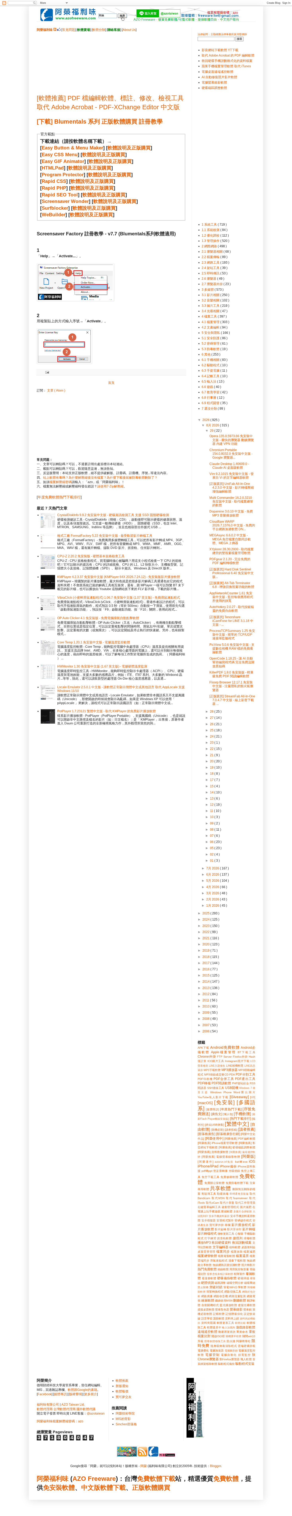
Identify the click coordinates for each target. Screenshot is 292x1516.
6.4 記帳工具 (211, 376)
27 (212, 717)
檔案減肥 (249, 1251)
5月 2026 (213, 880)
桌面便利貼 (248, 1247)
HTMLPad (53, 168)
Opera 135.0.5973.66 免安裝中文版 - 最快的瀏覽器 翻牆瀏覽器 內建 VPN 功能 (231, 439)
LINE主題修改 (217, 1065)
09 (212, 823)
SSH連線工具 (215, 1087)
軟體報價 (122, 1391)
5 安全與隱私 (211, 332)
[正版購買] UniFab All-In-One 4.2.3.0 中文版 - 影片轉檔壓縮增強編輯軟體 (231, 487)
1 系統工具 (210, 224)
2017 (206, 963)
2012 (206, 994)
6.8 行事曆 (209, 397)
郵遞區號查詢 (227, 1331)
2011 (206, 1000)
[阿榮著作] (205, 1161)
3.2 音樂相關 (211, 300)
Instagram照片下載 (237, 1061)
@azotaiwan (95, 1413)
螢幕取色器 (222, 1309)
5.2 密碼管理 (211, 343)
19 (212, 767)
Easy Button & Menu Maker (72, 147)
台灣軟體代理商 (64, 1409)
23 (212, 742)
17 (212, 779)
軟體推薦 (122, 1380)
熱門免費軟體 (207, 1269)
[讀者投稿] (231, 1129)
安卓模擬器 (208, 1220)
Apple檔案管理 (223, 1052)
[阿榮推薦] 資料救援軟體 (213, 1152)
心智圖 (239, 1233)
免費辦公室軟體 (214, 1183)
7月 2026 (213, 868)
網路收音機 (221, 1296)
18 (212, 773)
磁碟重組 (249, 1282)
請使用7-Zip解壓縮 (110, 486)
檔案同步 (223, 1251)
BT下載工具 (246, 1052)
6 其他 (206, 354)
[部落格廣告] (206, 1134)
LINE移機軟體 (235, 1065)
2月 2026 (213, 899)
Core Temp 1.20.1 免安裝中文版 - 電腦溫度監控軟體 (93, 642)
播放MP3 (204, 1242)
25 (212, 730)
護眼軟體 (218, 1318)
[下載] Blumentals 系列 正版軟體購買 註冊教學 (100, 121)
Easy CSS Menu (60, 154)
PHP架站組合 (240, 1083)
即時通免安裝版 (239, 1193)
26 (212, 724)
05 (212, 848)
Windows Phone (220, 1092)
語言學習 (206, 1318)
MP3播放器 (229, 1070)
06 (212, 842)
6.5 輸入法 (209, 381)
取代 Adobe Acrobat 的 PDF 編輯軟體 (228, 55)
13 (212, 798)
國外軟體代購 (86, 1409)
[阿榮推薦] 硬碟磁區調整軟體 (237, 1147)
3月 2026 (213, 893)
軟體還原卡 (214, 1327)
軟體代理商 (45, 1409)
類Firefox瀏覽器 (229, 1359)
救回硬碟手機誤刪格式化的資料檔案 (227, 60)
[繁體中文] (237, 1124)
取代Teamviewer (237, 1198)
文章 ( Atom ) (56, 390)
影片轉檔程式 (207, 1233)
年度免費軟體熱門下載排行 (59, 497)
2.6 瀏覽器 (209, 278)
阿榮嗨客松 (243, 1341)
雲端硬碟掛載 (246, 1345)
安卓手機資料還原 (219, 1216)
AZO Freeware (94, 1478)
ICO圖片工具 (215, 1061)
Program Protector (63, 174)
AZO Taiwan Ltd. (73, 1404)
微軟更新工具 (226, 1233)
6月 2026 (213, 874)
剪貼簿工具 (208, 1193)
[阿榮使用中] (214, 1138)
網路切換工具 (232, 1291)
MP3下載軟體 (212, 1070)
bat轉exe (241, 1161)
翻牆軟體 (239, 1300)
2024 (206, 919)
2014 (206, 981)
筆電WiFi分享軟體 (235, 1287)
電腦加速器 (217, 1350)
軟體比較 (240, 1322)
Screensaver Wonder (65, 201)
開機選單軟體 (234, 1336)
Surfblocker (55, 208)
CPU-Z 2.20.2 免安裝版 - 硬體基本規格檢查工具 (91, 556)
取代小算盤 (227, 1202)
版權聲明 (75, 1394)
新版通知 (122, 1386)
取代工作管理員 (245, 1202)
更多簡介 (90, 1394)
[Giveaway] (239, 1097)
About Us (129, 29)
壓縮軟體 (226, 1211)
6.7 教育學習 (211, 392)
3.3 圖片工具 (211, 305)
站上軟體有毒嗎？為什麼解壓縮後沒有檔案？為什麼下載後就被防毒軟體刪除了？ (100, 477)
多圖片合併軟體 (242, 1211)
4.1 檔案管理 (211, 322)
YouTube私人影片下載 (213, 1097)
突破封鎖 (215, 1287)
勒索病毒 (223, 1193)
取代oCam (212, 1202)
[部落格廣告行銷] (228, 1134)
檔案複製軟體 (226, 1256)
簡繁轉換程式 (214, 1291)
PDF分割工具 (245, 1074)
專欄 (227, 1225)
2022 (206, 932)
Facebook (45, 1394)
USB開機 (231, 1087)
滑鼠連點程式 (218, 1260)
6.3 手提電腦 (211, 370)
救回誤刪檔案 (241, 1242)
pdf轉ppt (206, 1170)
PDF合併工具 (224, 1078)
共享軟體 (220, 1188)
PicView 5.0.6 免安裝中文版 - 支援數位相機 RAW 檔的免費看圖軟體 (231, 648)
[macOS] (205, 1103)
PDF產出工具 (245, 1078)
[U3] (252, 1097)
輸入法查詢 (228, 1327)
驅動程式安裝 (244, 1363)
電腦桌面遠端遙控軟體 (217, 71)
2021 (206, 938)
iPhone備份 (228, 1166)
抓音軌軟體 (224, 1238)
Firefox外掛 (240, 1056)
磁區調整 (220, 1282)
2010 (206, 1006)
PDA (232, 1074)
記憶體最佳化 (234, 1313)
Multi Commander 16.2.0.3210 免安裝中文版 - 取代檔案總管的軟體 (231, 501)
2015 (206, 975)
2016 (206, 969)
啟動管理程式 (230, 1207)
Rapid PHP (54, 188)
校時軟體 (234, 1247)
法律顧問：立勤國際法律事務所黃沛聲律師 (222, 34)
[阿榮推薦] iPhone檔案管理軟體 (218, 1143)
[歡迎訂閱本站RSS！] (54, 29)
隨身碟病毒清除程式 (224, 1345)
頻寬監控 (244, 1354)
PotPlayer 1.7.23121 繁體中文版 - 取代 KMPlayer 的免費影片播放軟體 (106, 711)
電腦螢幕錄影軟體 (214, 82)
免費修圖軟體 (229, 1177)
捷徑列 (238, 1238)
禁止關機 (203, 1287)
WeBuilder (53, 214)
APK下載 (203, 1047)
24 (212, 736)
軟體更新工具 (225, 1322)
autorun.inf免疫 (224, 1161)
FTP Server (224, 1056)
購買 (164, 1487)
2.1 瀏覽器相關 (212, 251)
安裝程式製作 (225, 1220)
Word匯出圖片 (244, 1092)
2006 (206, 1031)
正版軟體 (145, 1487)
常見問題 (68, 29)
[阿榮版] (248, 1156)
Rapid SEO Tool (60, 194)
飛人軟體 (246, 1359)
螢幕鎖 (247, 1309)
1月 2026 (213, 905)
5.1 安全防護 (211, 338)
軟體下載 (113, 1487)
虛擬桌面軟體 (206, 1309)
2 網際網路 (210, 246)
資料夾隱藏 (208, 1322)
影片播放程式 (241, 1225)
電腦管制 (212, 1354)
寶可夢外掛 (216, 1225)
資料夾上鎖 (232, 1318)
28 (212, 711)
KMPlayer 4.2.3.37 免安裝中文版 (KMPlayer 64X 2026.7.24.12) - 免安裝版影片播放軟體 (118, 577)
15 (212, 786)
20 (212, 761)
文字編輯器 (220, 1247)
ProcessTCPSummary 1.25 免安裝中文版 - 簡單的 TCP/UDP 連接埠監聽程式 (232, 634)
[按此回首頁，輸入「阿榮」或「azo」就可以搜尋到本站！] (195, 1436)
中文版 (90, 1487)
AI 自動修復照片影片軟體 (219, 77)
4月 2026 (213, 887)
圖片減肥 (245, 1207)
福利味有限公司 (48, 1404)
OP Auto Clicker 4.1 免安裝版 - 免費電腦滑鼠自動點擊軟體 (98, 618)
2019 (206, 950)
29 (212, 430)
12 (212, 804)
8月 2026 (213, 425)
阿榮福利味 (53, 1478)
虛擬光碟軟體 (246, 1305)
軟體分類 (98, 29)
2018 (206, 957)
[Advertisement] (111, 60)
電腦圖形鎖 (231, 1350)
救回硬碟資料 (221, 1242)
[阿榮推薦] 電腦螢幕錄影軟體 (220, 1156)
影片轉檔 (248, 1229)
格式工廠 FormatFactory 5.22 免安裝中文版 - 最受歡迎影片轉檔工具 (104, 535)
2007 (206, 1025)
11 (212, 811)
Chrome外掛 (207, 1056)
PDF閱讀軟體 (221, 1083)
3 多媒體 (208, 289)
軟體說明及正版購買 (129, 147)
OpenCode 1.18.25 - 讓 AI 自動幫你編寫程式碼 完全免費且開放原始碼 (231, 662)
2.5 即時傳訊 (211, 273)
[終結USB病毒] (214, 1124)
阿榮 (143, 1466)
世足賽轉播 (220, 1170)
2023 (206, 926)
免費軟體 (226, 1478)
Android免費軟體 (225, 1047)
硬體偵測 (207, 1282)
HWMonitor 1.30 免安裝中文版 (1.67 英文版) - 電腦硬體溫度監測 (102, 666)
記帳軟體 (218, 1313)
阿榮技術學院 (125, 1413)
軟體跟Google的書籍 (82, 1389)
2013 (206, 988)
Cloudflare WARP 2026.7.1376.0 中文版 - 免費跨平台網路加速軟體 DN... (232, 525)
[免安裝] (224, 1102)
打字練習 (210, 1238)
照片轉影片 (248, 1265)
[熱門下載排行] (240, 1118)
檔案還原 (242, 1256)
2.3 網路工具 (211, 262)
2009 (206, 1012)
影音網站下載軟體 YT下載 (220, 50)
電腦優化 (203, 1350)
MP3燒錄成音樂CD (216, 1074)
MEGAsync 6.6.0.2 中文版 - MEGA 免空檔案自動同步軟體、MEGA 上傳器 (230, 539)
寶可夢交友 (123, 1397)
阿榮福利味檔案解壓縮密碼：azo (60, 1421)
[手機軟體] (242, 1114)
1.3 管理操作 (211, 241)
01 (212, 860)
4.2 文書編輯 (211, 327)
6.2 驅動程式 (211, 365)
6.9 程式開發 (211, 403)
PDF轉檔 (204, 1083)
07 (212, 835)
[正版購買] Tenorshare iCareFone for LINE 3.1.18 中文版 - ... (231, 620)
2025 (206, 913)
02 (212, 854)
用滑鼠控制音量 (239, 1269)
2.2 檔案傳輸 (211, 257)
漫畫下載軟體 (237, 1260)
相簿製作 (239, 1273)
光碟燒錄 (234, 1170)
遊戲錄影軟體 (245, 1327)
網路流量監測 (237, 1296)
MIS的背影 (123, 1419)
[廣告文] (216, 1114)
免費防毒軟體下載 (237, 1183)
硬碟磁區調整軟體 (214, 88)
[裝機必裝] (217, 1129)
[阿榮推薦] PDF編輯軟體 (239, 1138)
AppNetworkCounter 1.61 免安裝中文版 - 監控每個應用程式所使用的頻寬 (231, 596)
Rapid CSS (54, 181)
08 (212, 829)
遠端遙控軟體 (207, 1331)
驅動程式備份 (226, 1363)
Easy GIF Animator (63, 161)
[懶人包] (228, 1114)
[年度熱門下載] (231, 1109)
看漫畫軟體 (209, 1278)
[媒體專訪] (212, 1109)
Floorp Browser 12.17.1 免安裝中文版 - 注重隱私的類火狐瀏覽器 (231, 686)
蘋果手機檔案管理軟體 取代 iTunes (226, 66)
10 (212, 817)
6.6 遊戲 (208, 387)
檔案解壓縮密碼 (60, 482)
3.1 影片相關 (211, 295)
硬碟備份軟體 (227, 1278)
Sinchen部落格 (126, 1424)
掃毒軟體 (249, 1238)
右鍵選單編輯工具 (209, 1207)
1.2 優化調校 (211, 235)
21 (212, 755)
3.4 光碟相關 (211, 311)
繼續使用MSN (223, 1300)
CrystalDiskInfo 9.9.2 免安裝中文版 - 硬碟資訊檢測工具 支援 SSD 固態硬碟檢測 (113, 515)
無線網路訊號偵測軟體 (227, 1265)
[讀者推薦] (246, 1129)
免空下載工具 (210, 1177)
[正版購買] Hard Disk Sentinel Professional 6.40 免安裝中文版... (231, 573)
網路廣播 (207, 1296)
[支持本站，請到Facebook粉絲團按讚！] (59, 29)
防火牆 (231, 1341)
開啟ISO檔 (218, 1336)
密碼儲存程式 (243, 1220)
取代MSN (218, 1198)
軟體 (68, 1487)
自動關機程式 (210, 1305)
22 (212, 748)
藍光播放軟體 (228, 1305)
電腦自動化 (229, 1354)
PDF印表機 (205, 1078)
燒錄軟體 (223, 1269)
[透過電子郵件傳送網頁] (46, 372)
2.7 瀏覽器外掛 (212, 284)
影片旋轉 (220, 1229)
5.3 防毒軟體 (211, 349)
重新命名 (242, 1331)
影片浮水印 (234, 1229)
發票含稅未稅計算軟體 (220, 1273)
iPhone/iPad (208, 1166)
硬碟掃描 (243, 1278)
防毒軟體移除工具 (215, 1341)
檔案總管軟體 (207, 1256)
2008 (206, 1018)
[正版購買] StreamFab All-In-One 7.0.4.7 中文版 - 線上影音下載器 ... (232, 700)
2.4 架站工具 (211, 268)
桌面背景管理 (206, 1251)
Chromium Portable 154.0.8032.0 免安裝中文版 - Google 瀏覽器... (230, 453)
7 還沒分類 (210, 408)
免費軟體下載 (156, 1478)
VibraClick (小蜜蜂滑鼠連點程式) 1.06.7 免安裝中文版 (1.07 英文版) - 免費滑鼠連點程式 (118, 597)
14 (212, 792)
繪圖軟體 (207, 1300)
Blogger (215, 1466)
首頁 (111, 382)
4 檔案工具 (210, 316)
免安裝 (52, 1487)
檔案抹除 (237, 1251)
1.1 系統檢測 (211, 230)
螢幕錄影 (236, 1309)
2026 (206, 420)
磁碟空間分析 (235, 1282)
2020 (206, 944)
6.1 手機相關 (211, 359)
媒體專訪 (60, 1394)
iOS (252, 1161)
